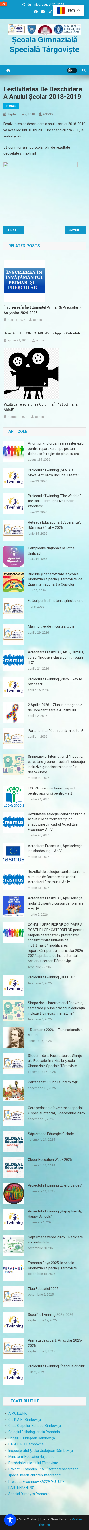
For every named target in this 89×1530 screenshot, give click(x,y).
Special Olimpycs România (29, 1494)
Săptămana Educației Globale (51, 1134)
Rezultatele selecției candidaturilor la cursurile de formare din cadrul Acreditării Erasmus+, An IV (56, 877)
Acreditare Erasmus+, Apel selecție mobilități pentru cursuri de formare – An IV (56, 903)
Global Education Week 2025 (50, 1160)
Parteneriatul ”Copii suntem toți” (53, 1082)
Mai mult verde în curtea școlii (51, 626)
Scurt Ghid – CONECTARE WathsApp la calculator (43, 333)
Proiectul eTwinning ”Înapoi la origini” (56, 1366)
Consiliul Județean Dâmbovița (31, 1438)
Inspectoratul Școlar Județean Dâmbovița (40, 1451)
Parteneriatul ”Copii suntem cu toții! (55, 731)
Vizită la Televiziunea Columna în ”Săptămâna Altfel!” (41, 407)
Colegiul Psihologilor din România (34, 1432)
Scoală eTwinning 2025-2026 (50, 1315)
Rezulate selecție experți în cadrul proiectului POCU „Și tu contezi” (17, 230)
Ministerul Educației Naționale (31, 1457)
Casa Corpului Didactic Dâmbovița (34, 1426)
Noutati (11, 105)
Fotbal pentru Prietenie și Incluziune (55, 601)
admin (48, 114)
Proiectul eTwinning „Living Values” (55, 1185)
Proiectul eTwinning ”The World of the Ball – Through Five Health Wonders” (54, 501)
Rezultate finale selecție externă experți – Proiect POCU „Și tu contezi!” (77, 230)
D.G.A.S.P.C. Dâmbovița (26, 1444)
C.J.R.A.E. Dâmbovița (24, 1420)
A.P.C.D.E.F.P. (17, 1413)
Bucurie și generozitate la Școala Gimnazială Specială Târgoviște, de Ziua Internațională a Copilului (55, 579)
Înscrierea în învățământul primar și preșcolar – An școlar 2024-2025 (43, 310)
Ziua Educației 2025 (43, 1289)
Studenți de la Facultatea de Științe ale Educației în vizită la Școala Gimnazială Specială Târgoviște (55, 1061)
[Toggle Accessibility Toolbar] (10, 1520)
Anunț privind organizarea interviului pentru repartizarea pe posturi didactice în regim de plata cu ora (56, 448)
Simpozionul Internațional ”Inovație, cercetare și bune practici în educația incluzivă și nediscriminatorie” (56, 1008)
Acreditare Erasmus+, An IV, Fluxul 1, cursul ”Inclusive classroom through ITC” (56, 657)
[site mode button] (72, 70)
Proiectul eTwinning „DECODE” (51, 977)
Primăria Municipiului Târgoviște (33, 1463)
